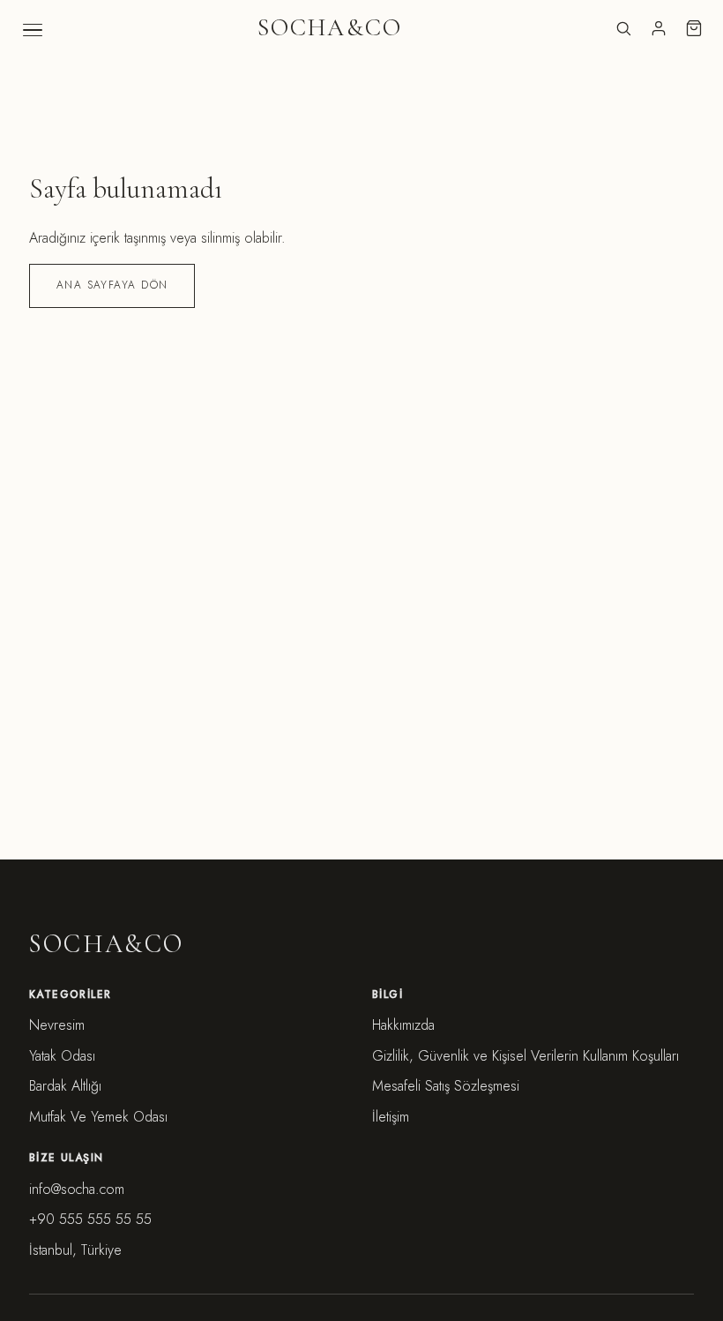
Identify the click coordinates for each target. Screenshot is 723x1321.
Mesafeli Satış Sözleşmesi (445, 1086)
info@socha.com (76, 1189)
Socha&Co (329, 28)
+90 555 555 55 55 (90, 1219)
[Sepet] (694, 28)
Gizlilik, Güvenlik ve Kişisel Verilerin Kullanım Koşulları (525, 1056)
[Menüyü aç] (32, 30)
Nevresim (57, 1025)
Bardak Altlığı (65, 1086)
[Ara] (623, 28)
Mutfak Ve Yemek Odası (98, 1117)
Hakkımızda (403, 1025)
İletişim (390, 1117)
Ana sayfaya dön (112, 285)
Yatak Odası (62, 1056)
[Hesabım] (659, 28)
